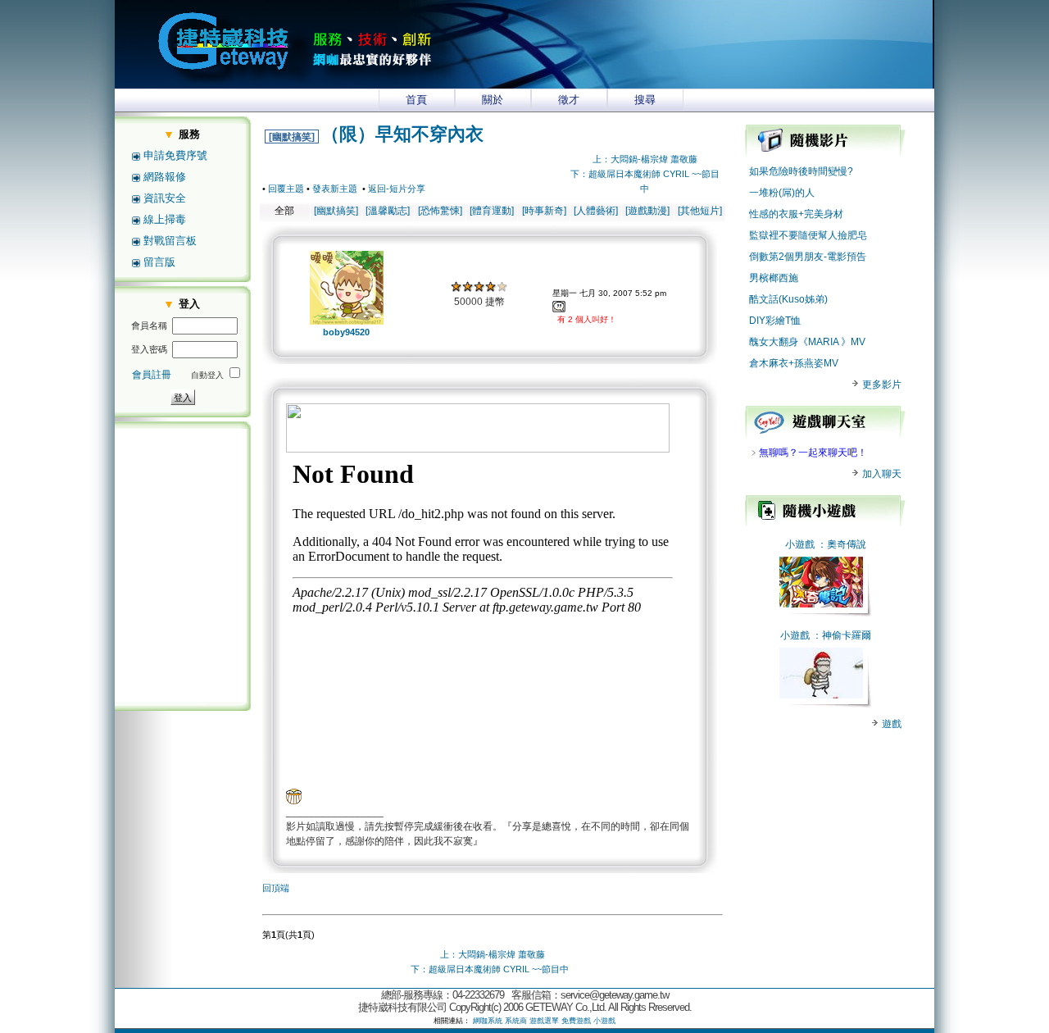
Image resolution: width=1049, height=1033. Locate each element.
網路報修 (164, 177)
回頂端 (275, 888)
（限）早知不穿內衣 (402, 134)
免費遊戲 (576, 1021)
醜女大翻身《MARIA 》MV (807, 342)
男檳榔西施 (773, 278)
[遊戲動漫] (647, 210)
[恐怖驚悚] (440, 210)
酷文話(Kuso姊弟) (788, 299)
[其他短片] (700, 210)
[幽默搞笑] (292, 137)
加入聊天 (880, 474)
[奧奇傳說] (821, 604)
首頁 (416, 99)
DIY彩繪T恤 (775, 320)
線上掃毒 (164, 219)
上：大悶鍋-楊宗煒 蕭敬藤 (645, 159)
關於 (492, 99)
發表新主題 (334, 188)
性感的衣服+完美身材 (796, 214)
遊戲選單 (544, 1021)
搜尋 (645, 99)
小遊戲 (800, 544)
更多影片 (880, 384)
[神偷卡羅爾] (821, 695)
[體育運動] (492, 210)
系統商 (516, 1021)
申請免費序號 (175, 155)
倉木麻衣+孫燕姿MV (793, 363)
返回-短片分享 (396, 188)
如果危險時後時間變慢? (801, 171)
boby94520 (346, 332)
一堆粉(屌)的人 (782, 192)
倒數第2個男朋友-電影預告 (807, 256)
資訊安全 (164, 198)
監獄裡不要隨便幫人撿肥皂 (808, 235)
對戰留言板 (170, 240)
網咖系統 (487, 1021)
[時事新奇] (544, 210)
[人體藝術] (596, 210)
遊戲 (890, 724)
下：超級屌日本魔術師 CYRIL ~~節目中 (490, 969)
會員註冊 (151, 374)
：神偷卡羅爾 (841, 635)
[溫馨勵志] (388, 210)
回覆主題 (286, 188)
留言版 (159, 262)
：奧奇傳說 (841, 544)
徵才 (568, 99)
